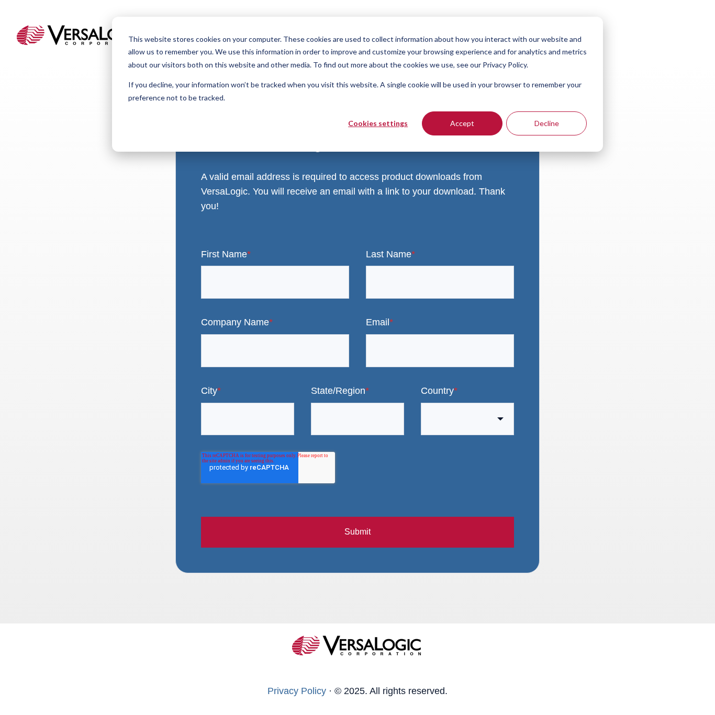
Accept (462, 123)
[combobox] (467, 419)
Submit (357, 531)
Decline (546, 123)
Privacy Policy (296, 691)
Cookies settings (378, 123)
